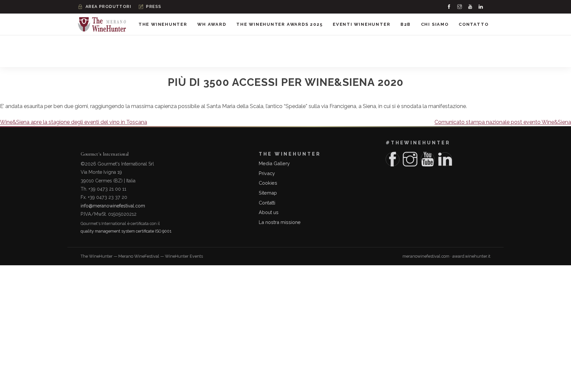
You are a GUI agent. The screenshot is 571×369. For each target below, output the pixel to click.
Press (153, 6)
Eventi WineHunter (361, 24)
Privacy (267, 173)
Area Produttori (108, 6)
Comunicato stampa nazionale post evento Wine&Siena (503, 122)
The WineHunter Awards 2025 (279, 24)
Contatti (267, 202)
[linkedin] (481, 6)
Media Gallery (274, 163)
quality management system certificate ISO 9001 (126, 231)
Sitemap (268, 193)
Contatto (473, 24)
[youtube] (470, 6)
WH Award (211, 24)
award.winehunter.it (471, 256)
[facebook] (449, 6)
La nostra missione (280, 222)
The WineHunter (162, 24)
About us (269, 212)
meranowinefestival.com (425, 256)
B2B (405, 24)
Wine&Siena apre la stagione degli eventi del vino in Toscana (73, 122)
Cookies (268, 183)
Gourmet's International (105, 154)
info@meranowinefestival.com (113, 205)
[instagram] (460, 6)
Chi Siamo (435, 24)
